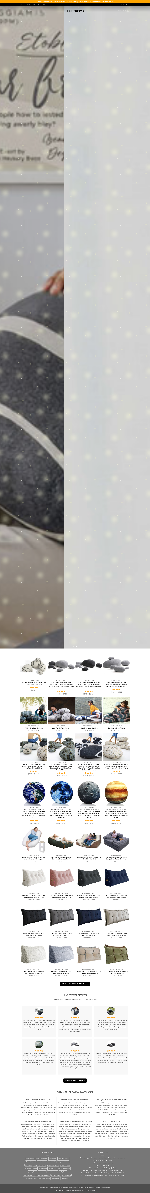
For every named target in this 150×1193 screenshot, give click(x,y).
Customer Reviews (100, 1187)
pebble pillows (43, 1168)
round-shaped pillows (43, 1175)
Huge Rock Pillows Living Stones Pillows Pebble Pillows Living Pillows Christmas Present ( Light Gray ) (116, 684)
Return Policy (49, 1187)
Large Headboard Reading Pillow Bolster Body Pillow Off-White (116, 934)
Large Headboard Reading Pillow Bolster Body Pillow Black (33, 934)
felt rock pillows (42, 1162)
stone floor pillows (44, 1178)
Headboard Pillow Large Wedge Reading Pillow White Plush (34, 972)
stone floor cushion (31, 1178)
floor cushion (52, 1162)
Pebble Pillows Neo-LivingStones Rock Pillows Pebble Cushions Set (34, 683)
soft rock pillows (56, 1175)
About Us (42, 1187)
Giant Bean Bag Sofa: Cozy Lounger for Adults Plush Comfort (89, 858)
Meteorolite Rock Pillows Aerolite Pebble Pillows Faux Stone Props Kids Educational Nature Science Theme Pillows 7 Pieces (61, 767)
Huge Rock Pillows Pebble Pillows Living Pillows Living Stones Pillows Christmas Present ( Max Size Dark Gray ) (88, 685)
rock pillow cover (53, 1172)
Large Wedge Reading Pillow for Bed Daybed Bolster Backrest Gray (88, 896)
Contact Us (122, 4)
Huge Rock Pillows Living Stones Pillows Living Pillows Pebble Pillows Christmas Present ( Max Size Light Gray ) (61, 685)
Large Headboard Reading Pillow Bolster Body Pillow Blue (88, 934)
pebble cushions (65, 1165)
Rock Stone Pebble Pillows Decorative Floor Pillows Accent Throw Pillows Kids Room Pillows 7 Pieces (34, 766)
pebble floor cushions (31, 1168)
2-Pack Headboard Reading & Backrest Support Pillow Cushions (116, 972)
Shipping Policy (75, 1187)
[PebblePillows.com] (75, 11)
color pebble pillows (41, 1158)
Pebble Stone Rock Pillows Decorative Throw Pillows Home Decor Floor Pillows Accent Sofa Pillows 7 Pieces (116, 766)
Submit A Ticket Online (105, 1160)
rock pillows (62, 1172)
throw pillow (64, 1178)
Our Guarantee (66, 1187)
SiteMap (108, 1187)
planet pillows (32, 1172)
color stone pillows (63, 1158)
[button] (119, 11)
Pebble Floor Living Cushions (89, 728)
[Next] (144, 325)
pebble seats (52, 1168)
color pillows (52, 1158)
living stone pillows (63, 1162)
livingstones (28, 1165)
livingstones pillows (53, 1165)
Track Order (83, 1187)
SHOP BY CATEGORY (27, 11)
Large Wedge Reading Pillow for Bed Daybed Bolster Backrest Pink (61, 896)
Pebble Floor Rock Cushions (34, 728)
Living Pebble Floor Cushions (61, 728)
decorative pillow (31, 1162)
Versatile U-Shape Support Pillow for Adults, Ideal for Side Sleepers (33, 858)
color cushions (30, 1158)
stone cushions (66, 1175)
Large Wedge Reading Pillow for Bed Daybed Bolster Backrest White (33, 896)
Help (127, 4)
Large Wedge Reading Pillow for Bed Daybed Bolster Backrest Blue (116, 896)
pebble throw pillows (64, 1168)
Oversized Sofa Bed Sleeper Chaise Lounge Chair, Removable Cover (116, 858)
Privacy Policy (57, 1187)
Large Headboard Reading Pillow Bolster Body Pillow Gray (61, 934)
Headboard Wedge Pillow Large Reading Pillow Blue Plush (61, 972)
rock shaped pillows (29, 1175)
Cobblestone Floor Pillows (116, 728)
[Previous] (5, 325)
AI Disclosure (90, 1187)
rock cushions (42, 1172)
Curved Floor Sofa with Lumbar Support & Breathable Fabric (61, 858)
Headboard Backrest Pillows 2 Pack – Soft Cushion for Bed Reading (89, 972)
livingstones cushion (40, 1165)
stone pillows (55, 1178)
